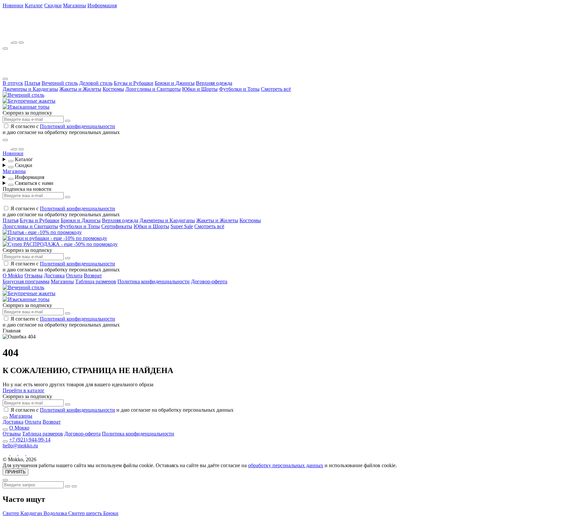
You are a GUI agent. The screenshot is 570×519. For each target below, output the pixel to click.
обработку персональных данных (285, 465)
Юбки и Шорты (200, 89)
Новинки (13, 5)
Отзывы (33, 275)
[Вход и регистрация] (21, 43)
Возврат (93, 275)
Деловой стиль (95, 83)
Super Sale (182, 226)
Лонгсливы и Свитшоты (153, 89)
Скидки (53, 5)
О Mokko (13, 275)
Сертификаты (116, 226)
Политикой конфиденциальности (77, 126)
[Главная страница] (39, 31)
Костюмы (113, 89)
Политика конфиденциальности (153, 281)
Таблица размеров (95, 281)
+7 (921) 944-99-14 (29, 439)
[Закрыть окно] (5, 140)
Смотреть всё (276, 89)
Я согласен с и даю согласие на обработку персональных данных (61, 129)
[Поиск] (14, 43)
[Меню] (5, 49)
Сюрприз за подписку (27, 113)
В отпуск (13, 83)
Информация (102, 5)
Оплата (74, 275)
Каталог (34, 5)
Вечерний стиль (60, 83)
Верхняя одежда (214, 83)
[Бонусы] (7, 41)
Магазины (74, 5)
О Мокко (19, 428)
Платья (32, 83)
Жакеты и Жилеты (80, 89)
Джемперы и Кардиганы (30, 89)
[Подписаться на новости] (67, 121)
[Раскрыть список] (11, 161)
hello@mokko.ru (20, 445)
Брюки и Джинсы (175, 83)
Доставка (54, 275)
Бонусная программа (26, 281)
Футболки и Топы (239, 89)
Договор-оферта (209, 281)
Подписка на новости (27, 189)
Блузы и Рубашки (133, 83)
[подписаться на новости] (67, 404)
